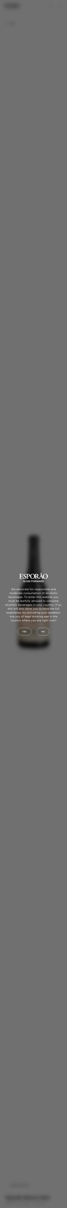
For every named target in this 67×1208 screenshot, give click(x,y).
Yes (24, 632)
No (43, 632)
